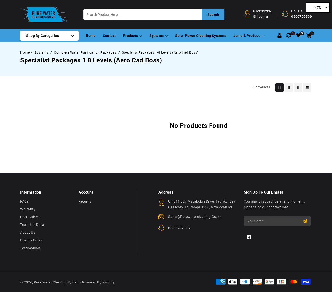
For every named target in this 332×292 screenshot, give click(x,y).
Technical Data (32, 225)
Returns (85, 201)
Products (131, 36)
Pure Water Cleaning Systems (57, 282)
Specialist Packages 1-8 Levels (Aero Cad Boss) (160, 52)
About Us (27, 232)
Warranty (27, 209)
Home (25, 52)
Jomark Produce (247, 36)
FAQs (24, 201)
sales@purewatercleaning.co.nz (195, 217)
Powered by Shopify (98, 282)
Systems (157, 36)
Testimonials (30, 248)
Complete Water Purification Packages (85, 52)
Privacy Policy (31, 240)
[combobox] (153, 14)
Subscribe (305, 221)
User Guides (30, 217)
